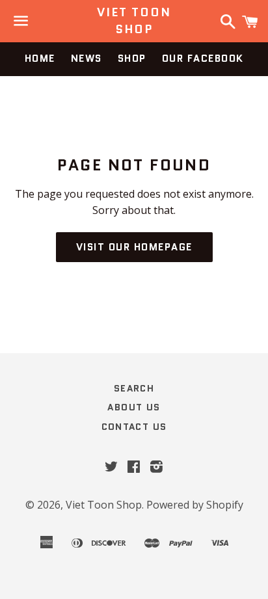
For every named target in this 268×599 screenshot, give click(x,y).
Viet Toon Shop (133, 21)
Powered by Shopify (194, 505)
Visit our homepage (134, 247)
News (86, 58)
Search (134, 388)
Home (40, 58)
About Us (133, 407)
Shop (132, 58)
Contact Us (134, 426)
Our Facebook (203, 58)
